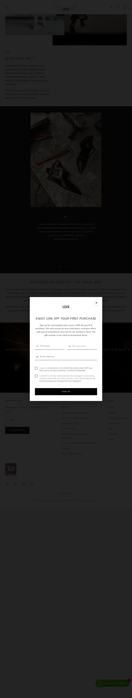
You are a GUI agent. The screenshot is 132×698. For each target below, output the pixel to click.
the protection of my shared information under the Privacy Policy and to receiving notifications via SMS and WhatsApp (65, 369)
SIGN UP (66, 391)
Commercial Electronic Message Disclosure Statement (60, 381)
